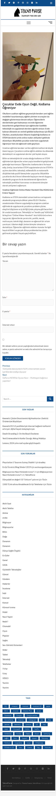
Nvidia (18, 734)
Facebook (7, 715)
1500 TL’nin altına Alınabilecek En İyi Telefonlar (22, 484)
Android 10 (37, 706)
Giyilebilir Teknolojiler (11, 569)
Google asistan (32, 715)
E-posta (6, 311)
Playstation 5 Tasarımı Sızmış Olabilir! (18, 462)
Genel (5, 560)
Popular (5, 635)
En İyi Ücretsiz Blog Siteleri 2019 (16, 467)
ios (42, 720)
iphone (6, 724)
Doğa (4, 536)
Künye (50, 778)
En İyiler (6, 555)
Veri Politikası (16, 778)
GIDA (4, 565)
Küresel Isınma (8, 607)
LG (37, 724)
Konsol (5, 602)
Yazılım (5, 683)
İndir (4, 593)
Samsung (47, 734)
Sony (15, 738)
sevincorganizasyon (43, 467)
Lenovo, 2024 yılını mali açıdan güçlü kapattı (21, 443)
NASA (27, 729)
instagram (32, 720)
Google (19, 715)
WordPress (37, 783)
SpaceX (24, 738)
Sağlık (5, 640)
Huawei (21, 720)
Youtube (48, 747)
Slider (4, 650)
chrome (15, 711)
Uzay (4, 673)
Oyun (4, 631)
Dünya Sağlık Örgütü (11, 551)
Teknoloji (6, 659)
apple (48, 706)
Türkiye (7, 743)
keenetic (17, 724)
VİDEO (5, 678)
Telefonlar (6, 664)
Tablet (5, 654)
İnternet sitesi (8, 325)
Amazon (14, 706)
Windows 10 (9, 747)
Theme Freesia (27, 783)
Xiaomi (29, 747)
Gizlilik (27, 778)
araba (4, 518)
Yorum (5, 261)
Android (25, 706)
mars (6, 729)
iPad (49, 720)
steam (34, 738)
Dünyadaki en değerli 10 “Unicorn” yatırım (20, 479)
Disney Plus (27, 711)
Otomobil (6, 626)
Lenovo (28, 724)
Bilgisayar (6, 522)
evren (39, 711)
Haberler (6, 584)
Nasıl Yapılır (7, 617)
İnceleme (6, 588)
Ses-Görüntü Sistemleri (12, 645)
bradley (42, 462)
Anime (5, 513)
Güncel (5, 574)
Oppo (28, 734)
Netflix (36, 729)
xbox (20, 747)
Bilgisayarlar (8, 527)
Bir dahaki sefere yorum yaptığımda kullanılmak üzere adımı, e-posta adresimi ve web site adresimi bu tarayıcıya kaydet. (27, 349)
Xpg (38, 747)
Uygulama (18, 743)
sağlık (6, 738)
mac (44, 724)
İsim (4, 297)
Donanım (6, 541)
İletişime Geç (39, 778)
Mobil (4, 612)
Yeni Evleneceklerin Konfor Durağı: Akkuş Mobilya (24, 438)
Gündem (6, 579)
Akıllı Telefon (8, 508)
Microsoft (16, 729)
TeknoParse (7, 783)
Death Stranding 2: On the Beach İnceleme (20, 433)
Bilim (4, 532)
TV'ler (5, 669)
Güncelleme (8, 720)
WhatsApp (39, 743)
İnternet (6, 598)
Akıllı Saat (6, 503)
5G (5, 706)
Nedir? (5, 621)
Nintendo (7, 734)
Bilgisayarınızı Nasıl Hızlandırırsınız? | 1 (19, 472)
